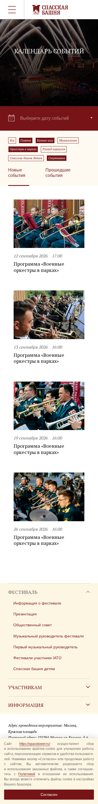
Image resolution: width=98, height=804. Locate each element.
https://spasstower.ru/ (34, 744)
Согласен (49, 794)
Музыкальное (68, 140)
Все (12, 140)
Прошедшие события (58, 173)
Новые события (16, 173)
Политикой (26, 774)
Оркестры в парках (23, 149)
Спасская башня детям (26, 158)
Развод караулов (53, 149)
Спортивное (56, 158)
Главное (25, 140)
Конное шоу (45, 140)
